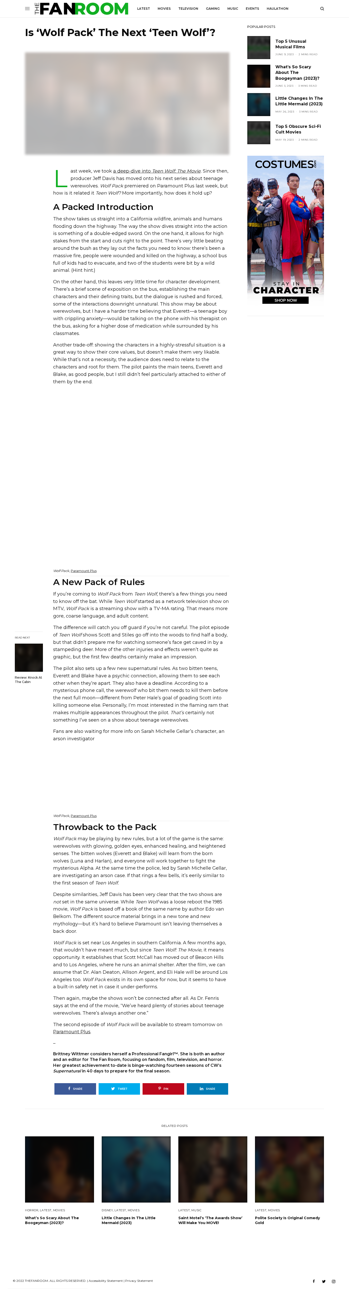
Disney (107, 1210)
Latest (45, 1210)
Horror (31, 1210)
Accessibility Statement (106, 1281)
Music (196, 1210)
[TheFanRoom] (81, 9)
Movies (59, 1210)
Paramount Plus (84, 571)
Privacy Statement (139, 1281)
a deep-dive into (157, 171)
